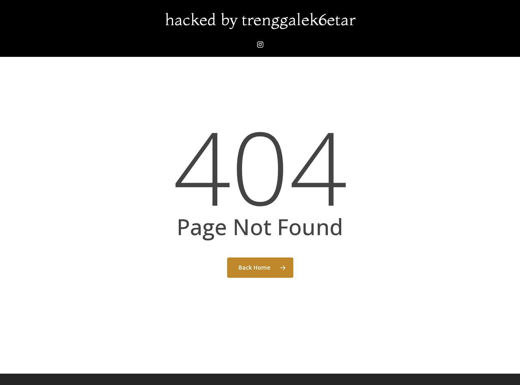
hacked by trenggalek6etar (260, 19)
